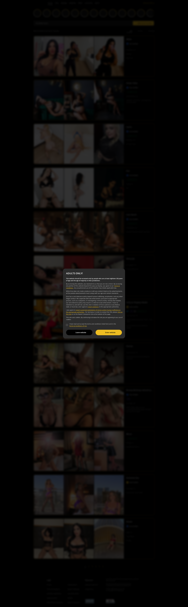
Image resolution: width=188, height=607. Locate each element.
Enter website (110, 332)
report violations (93, 307)
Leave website (81, 332)
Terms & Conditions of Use (78, 326)
